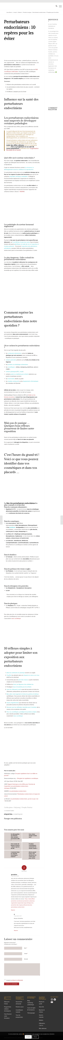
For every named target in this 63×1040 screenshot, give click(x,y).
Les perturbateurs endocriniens (17, 791)
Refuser (35, 1036)
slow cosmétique (16, 618)
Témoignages (31, 1013)
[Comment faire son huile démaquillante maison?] (61, 520)
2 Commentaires (9, 810)
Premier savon (20, 1007)
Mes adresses (42, 1028)
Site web (26, 959)
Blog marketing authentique (30, 1003)
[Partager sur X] (22, 823)
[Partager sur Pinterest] (34, 823)
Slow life (41, 1007)
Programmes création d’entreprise (7, 1009)
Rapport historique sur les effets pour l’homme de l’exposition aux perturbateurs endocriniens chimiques (19, 786)
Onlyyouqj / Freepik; (20, 807)
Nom (25, 948)
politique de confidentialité (17, 980)
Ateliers (41, 1020)
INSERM (22, 191)
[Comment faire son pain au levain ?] (1, 520)
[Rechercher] (55, 6)
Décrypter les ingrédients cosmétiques (27, 778)
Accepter (28, 1036)
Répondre (13, 910)
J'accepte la (14, 980)
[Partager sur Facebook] (10, 823)
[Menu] (59, 6)
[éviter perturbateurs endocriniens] (22, 51)
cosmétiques (17, 814)
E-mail (26, 953)
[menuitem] (55, 6)
